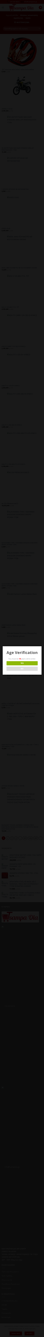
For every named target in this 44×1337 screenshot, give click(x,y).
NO (22, 668)
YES (22, 663)
